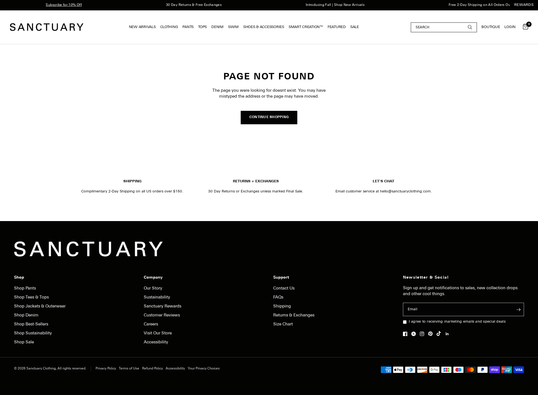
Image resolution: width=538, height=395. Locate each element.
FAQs (278, 297)
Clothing (169, 27)
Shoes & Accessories (263, 27)
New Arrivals (142, 27)
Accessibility (156, 342)
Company (153, 278)
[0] (524, 27)
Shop (19, 278)
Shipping (282, 306)
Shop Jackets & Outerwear (40, 306)
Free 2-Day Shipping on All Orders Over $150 (482, 5)
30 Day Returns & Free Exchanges (190, 5)
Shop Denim (26, 315)
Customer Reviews (162, 315)
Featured (337, 27)
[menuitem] (143, 27)
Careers (151, 324)
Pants (188, 27)
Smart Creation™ (306, 27)
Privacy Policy (106, 368)
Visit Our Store (158, 333)
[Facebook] (406, 334)
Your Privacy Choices (204, 368)
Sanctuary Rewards (162, 306)
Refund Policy (152, 368)
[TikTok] (440, 333)
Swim (233, 27)
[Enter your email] (518, 309)
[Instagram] (423, 334)
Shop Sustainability (33, 333)
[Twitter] (415, 334)
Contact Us (283, 288)
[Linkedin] (448, 334)
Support (281, 278)
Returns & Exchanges (293, 315)
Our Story (153, 288)
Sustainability (157, 297)
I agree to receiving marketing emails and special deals (457, 321)
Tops (202, 27)
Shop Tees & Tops (31, 297)
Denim (217, 27)
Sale (354, 27)
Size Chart (283, 324)
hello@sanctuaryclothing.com (405, 191)
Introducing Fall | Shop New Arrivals (331, 5)
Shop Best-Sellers (31, 324)
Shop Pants (25, 288)
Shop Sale (24, 342)
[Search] (444, 27)
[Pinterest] (431, 333)
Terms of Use (129, 368)
